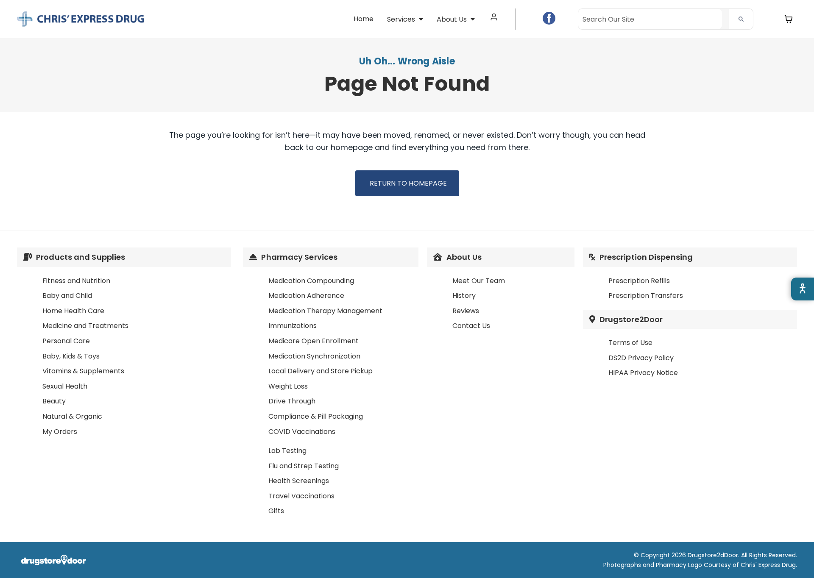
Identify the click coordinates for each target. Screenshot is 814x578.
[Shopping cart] (788, 19)
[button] (405, 19)
